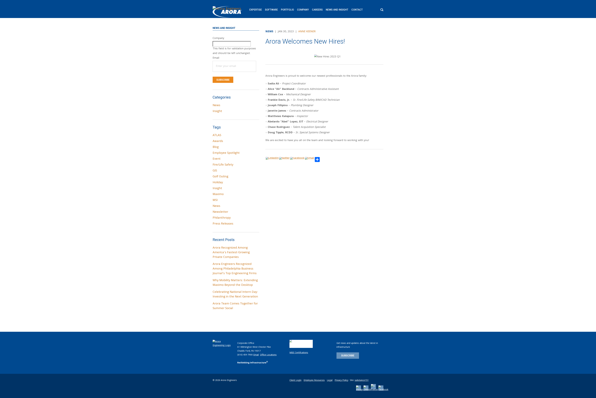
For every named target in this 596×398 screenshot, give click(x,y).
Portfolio (287, 9)
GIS (215, 170)
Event (217, 159)
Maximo (218, 194)
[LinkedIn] (367, 390)
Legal (329, 380)
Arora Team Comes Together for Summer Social (235, 306)
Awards (218, 141)
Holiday (218, 182)
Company (303, 9)
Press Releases (223, 223)
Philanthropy (222, 218)
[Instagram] (361, 390)
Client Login (295, 380)
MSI (215, 200)
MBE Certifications (298, 353)
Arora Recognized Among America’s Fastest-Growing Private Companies (231, 252)
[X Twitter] (374, 390)
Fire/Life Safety (223, 164)
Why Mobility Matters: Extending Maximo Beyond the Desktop (235, 283)
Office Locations (268, 355)
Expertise (255, 9)
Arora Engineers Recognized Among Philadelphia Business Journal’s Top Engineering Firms (235, 269)
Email (256, 355)
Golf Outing (220, 176)
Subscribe (223, 79)
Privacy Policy (341, 380)
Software (271, 9)
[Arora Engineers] (227, 12)
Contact (357, 9)
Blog (216, 147)
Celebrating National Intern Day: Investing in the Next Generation (235, 294)
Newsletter (220, 212)
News (216, 105)
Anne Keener (307, 31)
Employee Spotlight (226, 153)
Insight (217, 111)
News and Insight (337, 9)
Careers (317, 9)
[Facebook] (383, 390)
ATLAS (217, 135)
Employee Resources (314, 380)
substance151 (362, 380)
